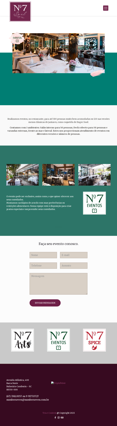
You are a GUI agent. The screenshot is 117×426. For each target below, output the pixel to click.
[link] (22, 340)
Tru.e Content (50, 413)
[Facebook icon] (55, 417)
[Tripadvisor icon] (62, 417)
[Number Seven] (20, 12)
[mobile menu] (105, 8)
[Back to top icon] (105, 421)
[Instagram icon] (58, 417)
